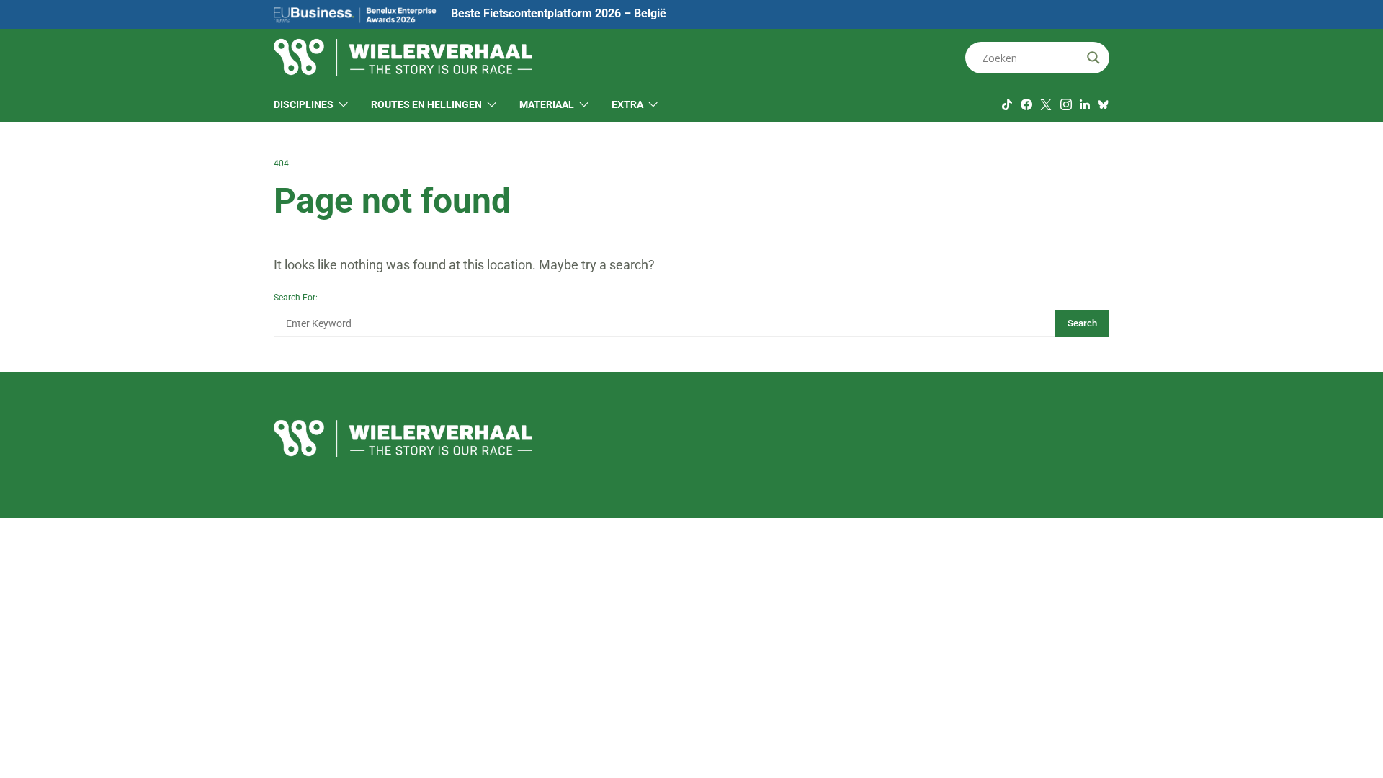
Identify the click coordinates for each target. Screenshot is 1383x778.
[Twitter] (1046, 104)
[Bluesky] (1103, 104)
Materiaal (546, 104)
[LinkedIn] (1085, 104)
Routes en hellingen (426, 104)
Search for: (296, 297)
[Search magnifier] (1093, 58)
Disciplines (304, 104)
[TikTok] (1007, 104)
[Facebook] (1026, 104)
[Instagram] (1066, 104)
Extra (627, 104)
